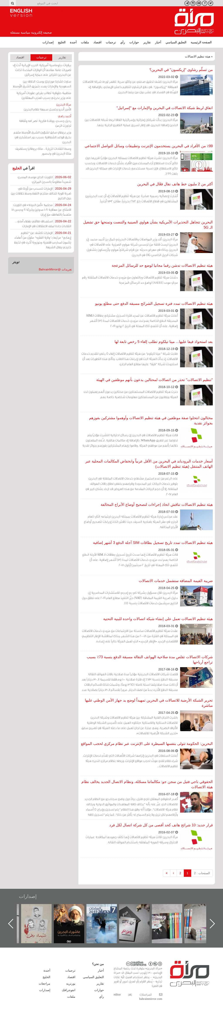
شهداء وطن (73, 909)
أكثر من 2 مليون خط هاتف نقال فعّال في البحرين (175, 184)
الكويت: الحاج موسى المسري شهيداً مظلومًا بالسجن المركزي (44, 179)
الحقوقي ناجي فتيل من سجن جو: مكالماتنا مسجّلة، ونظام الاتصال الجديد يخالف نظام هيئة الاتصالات (147, 784)
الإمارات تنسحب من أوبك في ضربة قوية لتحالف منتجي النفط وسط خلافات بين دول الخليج (41, 193)
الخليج (62, 42)
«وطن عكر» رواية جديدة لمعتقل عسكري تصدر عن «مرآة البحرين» (171, 916)
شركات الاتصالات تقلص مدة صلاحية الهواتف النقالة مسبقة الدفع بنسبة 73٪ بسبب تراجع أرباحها (150, 659)
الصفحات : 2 (202, 873)
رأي (122, 42)
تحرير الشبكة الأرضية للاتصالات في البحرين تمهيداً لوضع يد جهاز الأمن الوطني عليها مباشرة (149, 703)
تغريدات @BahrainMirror (55, 269)
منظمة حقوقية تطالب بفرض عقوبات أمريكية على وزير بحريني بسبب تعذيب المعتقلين (43, 95)
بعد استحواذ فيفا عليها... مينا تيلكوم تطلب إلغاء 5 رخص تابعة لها (164, 342)
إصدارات (48, 42)
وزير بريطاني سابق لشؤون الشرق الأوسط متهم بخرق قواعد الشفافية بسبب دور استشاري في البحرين (42, 137)
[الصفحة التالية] (173, 873)
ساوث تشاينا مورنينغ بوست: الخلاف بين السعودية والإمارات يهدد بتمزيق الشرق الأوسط (42, 83)
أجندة (73, 42)
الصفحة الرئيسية (201, 42)
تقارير (147, 42)
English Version (21, 12)
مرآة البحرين (194, 21)
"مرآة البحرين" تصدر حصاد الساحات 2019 (204, 914)
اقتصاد (97, 42)
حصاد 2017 (138, 909)
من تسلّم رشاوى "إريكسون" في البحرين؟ (181, 70)
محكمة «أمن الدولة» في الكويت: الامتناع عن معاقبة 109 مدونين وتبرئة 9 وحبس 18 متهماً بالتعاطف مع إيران (41, 209)
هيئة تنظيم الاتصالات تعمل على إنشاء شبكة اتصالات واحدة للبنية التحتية (158, 619)
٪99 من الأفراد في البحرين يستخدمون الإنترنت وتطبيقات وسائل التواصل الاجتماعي (149, 146)
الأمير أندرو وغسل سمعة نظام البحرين (47, 106)
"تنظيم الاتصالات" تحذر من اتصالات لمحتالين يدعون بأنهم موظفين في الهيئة (154, 380)
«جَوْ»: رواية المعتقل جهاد (41, 911)
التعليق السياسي (176, 42)
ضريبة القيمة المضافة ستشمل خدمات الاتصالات (176, 581)
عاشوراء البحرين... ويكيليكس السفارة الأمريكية (106, 914)
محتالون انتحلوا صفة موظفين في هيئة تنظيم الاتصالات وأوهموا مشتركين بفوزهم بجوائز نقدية (151, 420)
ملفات (85, 42)
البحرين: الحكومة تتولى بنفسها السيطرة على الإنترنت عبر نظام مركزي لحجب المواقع (147, 744)
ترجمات (111, 42)
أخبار (158, 42)
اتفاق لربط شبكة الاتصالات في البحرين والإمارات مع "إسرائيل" (165, 108)
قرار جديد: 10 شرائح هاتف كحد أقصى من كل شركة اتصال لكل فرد (161, 825)
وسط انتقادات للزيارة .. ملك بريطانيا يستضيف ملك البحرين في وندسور (43, 151)
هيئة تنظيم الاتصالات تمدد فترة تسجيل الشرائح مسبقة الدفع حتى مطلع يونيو (154, 304)
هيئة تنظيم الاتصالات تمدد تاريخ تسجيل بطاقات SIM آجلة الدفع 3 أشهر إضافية (153, 543)
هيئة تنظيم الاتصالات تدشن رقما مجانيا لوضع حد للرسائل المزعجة (162, 265)
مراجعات (44, 983)
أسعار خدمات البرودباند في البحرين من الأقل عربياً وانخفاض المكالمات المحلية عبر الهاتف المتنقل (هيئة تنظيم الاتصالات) (149, 464)
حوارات (134, 42)
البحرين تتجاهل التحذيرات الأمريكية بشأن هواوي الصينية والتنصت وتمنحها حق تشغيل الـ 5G (148, 224)
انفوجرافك (68, 990)
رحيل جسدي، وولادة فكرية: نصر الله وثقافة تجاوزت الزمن (45, 121)
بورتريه (70, 983)
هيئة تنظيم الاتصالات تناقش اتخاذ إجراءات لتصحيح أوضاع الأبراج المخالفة (157, 505)
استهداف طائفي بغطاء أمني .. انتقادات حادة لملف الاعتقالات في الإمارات (43, 223)
